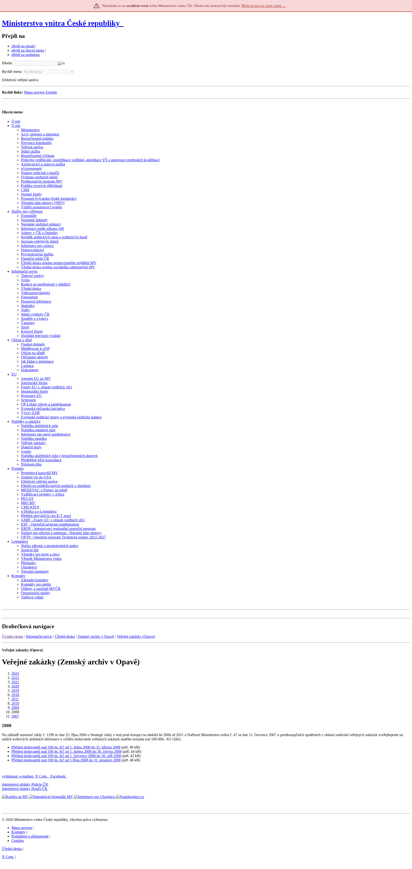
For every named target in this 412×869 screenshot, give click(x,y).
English (51, 92)
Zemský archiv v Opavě (96, 636)
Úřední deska (65, 636)
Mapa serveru (34, 92)
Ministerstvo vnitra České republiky (61, 23)
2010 (15, 703)
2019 (15, 690)
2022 (15, 678)
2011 (15, 699)
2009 (15, 708)
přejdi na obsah (22, 46)
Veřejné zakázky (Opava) (136, 636)
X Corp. (42, 776)
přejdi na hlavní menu (27, 50)
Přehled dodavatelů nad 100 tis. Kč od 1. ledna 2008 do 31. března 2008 (65, 747)
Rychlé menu (12, 72)
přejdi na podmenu (25, 55)
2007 (15, 716)
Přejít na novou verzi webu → (264, 6)
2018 (15, 695)
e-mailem (26, 776)
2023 (15, 673)
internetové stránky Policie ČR (25, 784)
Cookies (17, 841)
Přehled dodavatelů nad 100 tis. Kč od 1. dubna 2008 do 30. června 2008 (66, 751)
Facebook (58, 776)
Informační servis (39, 636)
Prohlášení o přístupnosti (29, 836)
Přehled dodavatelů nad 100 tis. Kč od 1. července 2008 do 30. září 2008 (66, 756)
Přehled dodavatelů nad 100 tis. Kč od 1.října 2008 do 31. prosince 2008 (66, 760)
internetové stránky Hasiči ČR (24, 789)
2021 (15, 682)
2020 (15, 686)
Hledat (7, 63)
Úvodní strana (12, 636)
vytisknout (10, 776)
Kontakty (18, 832)
